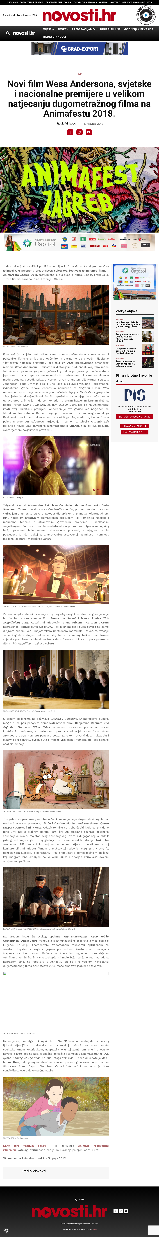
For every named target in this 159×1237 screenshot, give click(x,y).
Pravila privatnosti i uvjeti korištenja (76, 1224)
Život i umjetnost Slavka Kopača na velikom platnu (125, 363)
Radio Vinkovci (66, 123)
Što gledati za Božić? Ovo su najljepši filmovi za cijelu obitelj (127, 337)
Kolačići (94, 1224)
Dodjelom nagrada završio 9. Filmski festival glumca (126, 350)
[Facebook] (70, 132)
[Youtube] (89, 132)
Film (79, 74)
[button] (7, 33)
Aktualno (120, 319)
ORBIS (94, 1229)
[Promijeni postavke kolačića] (6, 1231)
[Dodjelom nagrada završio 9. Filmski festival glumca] (148, 349)
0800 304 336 (134, 411)
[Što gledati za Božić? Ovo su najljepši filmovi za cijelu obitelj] (148, 336)
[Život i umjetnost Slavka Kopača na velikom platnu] (148, 362)
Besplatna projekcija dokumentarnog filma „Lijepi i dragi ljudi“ (128, 324)
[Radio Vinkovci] (12, 1172)
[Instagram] (79, 132)
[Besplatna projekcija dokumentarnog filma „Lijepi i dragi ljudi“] (148, 323)
